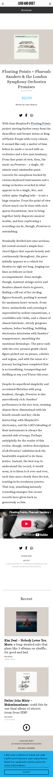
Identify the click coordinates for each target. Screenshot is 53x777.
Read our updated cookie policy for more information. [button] (25, 764)
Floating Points (40, 123)
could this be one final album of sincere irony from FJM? (26, 706)
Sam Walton (31, 104)
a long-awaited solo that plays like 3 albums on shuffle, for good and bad (26, 646)
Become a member (26, 748)
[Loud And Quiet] (26, 3)
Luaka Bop (26, 91)
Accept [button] (26, 772)
